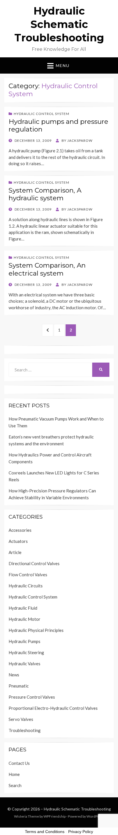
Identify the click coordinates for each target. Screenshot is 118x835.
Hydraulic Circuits (26, 585)
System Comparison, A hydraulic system (45, 194)
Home (14, 774)
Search (15, 785)
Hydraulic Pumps (24, 641)
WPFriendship (55, 816)
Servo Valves (21, 719)
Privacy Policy (80, 831)
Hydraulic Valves (24, 663)
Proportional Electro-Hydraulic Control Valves (53, 708)
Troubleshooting (25, 730)
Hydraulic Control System (41, 114)
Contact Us (19, 763)
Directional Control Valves (34, 563)
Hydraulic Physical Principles (36, 630)
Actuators (18, 541)
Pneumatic (19, 685)
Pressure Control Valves (32, 696)
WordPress (95, 816)
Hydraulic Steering (26, 652)
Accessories (20, 530)
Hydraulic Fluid (23, 607)
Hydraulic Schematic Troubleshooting (59, 24)
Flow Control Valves (28, 574)
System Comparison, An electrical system (47, 269)
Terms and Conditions (44, 831)
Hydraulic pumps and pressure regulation (58, 126)
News (14, 674)
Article (15, 552)
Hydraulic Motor (24, 619)
